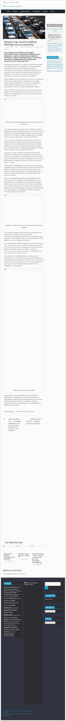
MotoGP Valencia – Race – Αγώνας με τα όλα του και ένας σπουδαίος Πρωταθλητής (38, 558)
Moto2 (6, 612)
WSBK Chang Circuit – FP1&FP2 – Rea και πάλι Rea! (33, 421)
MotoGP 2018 (16, 615)
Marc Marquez (10, 606)
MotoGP (8, 614)
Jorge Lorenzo (9, 601)
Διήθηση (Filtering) (24, 47)
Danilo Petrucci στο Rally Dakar (54, 36)
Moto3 (10, 612)
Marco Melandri (15, 608)
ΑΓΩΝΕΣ (15, 11)
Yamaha (6, 632)
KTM (17, 603)
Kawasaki (12, 603)
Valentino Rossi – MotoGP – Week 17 (24, 555)
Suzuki (8, 625)
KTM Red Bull (7, 605)
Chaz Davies (17, 591)
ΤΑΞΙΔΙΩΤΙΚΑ (36, 11)
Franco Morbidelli (13, 596)
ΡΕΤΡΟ (52, 11)
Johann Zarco (17, 598)
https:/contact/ (49, 599)
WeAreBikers (11, 629)
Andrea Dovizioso (10, 587)
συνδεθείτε (22, 574)
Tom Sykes (13, 625)
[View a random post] (61, 11)
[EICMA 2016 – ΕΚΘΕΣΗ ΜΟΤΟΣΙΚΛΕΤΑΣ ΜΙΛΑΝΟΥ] (10, 546)
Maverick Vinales (10, 610)
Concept (6, 592)
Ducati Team (12, 594)
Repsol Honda (12, 623)
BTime (16, 47)
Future (6, 598)
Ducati (6, 594)
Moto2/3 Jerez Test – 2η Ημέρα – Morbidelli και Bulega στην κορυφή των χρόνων (15, 424)
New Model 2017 (10, 618)
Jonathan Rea (7, 600)
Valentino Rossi (10, 627)
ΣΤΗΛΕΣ (45, 11)
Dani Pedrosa (13, 592)
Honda (11, 598)
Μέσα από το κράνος (34, 47)
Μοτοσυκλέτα (13, 631)
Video (6, 630)
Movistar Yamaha (9, 617)
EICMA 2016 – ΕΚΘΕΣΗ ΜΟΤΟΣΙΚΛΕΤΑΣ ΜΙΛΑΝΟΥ (9, 556)
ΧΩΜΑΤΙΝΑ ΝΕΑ (25, 11)
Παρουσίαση (9, 634)
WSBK (17, 630)
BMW (5, 591)
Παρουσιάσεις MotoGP (9, 636)
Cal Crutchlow (10, 591)
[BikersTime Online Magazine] (12, 6)
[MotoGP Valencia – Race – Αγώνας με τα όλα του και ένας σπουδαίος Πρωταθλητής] (38, 546)
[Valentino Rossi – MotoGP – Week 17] (24, 546)
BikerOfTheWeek (13, 589)
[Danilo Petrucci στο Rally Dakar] (55, 29)
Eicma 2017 (6, 596)
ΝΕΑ (8, 11)
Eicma (18, 594)
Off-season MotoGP (13, 622)
